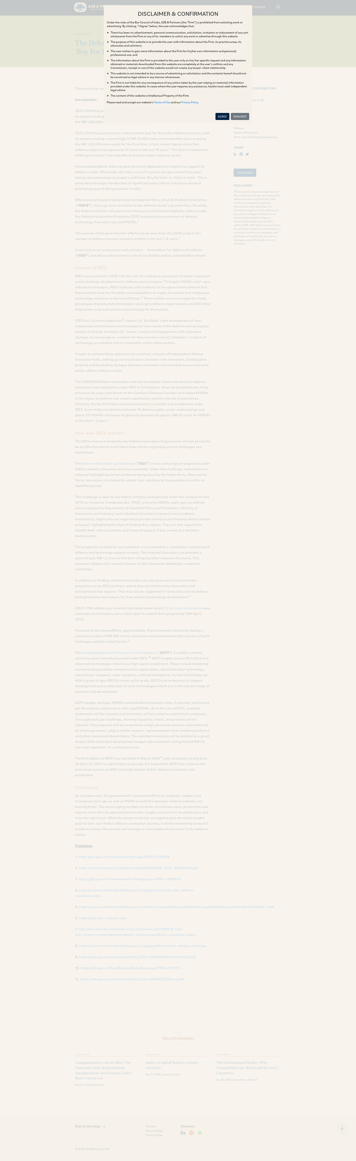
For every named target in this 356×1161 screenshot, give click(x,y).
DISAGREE (240, 116)
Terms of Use (162, 102)
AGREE (222, 116)
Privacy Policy (190, 102)
